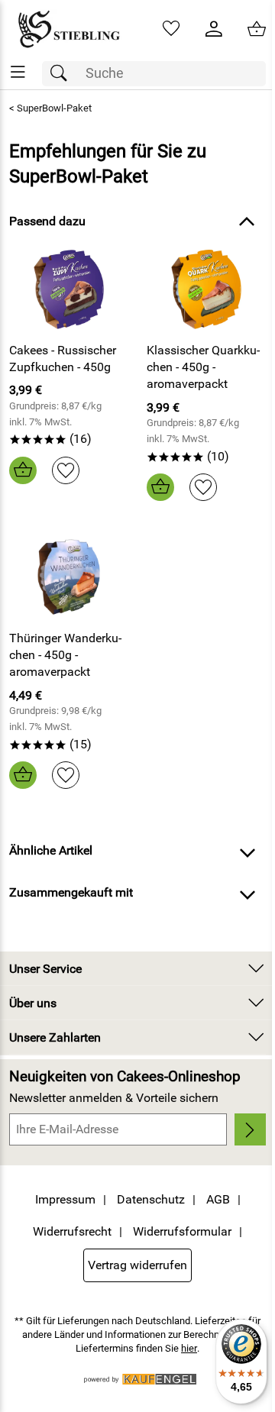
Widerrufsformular (182, 1231)
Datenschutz (151, 1199)
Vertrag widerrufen (137, 1265)
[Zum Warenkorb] (256, 29)
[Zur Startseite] (68, 29)
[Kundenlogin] (214, 29)
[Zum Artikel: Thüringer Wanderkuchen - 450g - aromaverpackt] (68, 577)
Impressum (65, 1199)
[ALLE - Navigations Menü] (18, 72)
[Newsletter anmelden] (250, 1129)
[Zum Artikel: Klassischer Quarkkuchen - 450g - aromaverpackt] (206, 289)
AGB (218, 1199)
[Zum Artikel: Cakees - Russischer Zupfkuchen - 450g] (68, 289)
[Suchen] (62, 73)
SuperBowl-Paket (54, 108)
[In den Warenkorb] (23, 470)
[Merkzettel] (171, 29)
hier (189, 1348)
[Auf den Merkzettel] (65, 470)
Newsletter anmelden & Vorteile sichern (113, 1098)
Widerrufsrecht (72, 1231)
